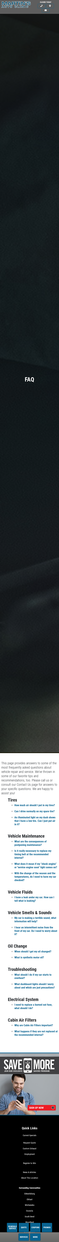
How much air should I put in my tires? (34, 805)
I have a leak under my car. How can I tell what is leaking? (34, 899)
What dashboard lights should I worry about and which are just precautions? (34, 986)
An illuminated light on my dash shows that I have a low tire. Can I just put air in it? (34, 821)
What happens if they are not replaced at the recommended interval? (36, 1033)
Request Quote (29, 1143)
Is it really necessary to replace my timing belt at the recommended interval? (32, 854)
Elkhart (29, 1199)
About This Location (29, 1178)
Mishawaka (29, 1205)
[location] (50, 6)
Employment (29, 1154)
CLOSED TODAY (45, 2)
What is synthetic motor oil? (29, 957)
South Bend (29, 1216)
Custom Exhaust (29, 1148)
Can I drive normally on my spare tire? (34, 811)
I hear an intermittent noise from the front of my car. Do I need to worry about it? (35, 931)
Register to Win (29, 1163)
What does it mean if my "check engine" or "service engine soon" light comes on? (35, 865)
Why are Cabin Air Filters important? (33, 1025)
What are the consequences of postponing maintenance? (30, 843)
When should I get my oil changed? (32, 951)
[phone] (41, 6)
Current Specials (29, 1135)
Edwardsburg (29, 1193)
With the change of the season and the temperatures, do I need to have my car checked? (35, 877)
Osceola (29, 1211)
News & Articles (29, 1172)
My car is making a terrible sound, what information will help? (35, 919)
